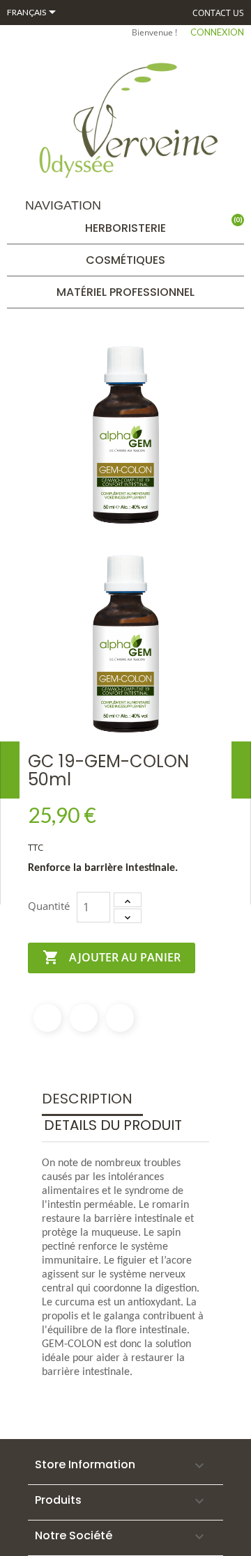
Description (87, 1098)
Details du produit (113, 1125)
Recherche (182, 213)
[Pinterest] (120, 1018)
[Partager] (47, 1018)
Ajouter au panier (112, 957)
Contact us (218, 13)
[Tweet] (84, 1018)
